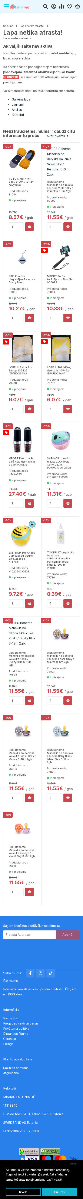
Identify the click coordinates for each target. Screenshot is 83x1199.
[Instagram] (40, 973)
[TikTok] (50, 973)
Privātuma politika (16, 1028)
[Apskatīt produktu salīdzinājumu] (62, 6)
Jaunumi (18, 104)
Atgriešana (11, 1073)
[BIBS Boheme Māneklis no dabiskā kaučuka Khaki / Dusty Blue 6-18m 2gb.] (22, 634)
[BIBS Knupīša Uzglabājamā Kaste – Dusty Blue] (22, 257)
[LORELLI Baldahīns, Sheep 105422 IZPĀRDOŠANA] (22, 348)
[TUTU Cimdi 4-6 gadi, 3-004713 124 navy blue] (22, 160)
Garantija (9, 1039)
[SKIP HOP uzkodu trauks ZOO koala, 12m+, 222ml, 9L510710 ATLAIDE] (60, 440)
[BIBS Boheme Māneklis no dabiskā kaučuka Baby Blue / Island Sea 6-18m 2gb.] (60, 731)
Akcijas (17, 110)
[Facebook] (30, 973)
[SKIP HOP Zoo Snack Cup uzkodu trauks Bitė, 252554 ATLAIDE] (22, 534)
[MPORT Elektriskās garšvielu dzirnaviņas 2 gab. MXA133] (22, 440)
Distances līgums (16, 1034)
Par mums (10, 1018)
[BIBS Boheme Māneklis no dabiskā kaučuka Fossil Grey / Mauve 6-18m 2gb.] (22, 731)
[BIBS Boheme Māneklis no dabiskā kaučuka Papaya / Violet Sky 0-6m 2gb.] (22, 828)
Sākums (8, 26)
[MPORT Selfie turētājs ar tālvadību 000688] (60, 257)
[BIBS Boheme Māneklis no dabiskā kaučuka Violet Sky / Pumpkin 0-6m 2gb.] (60, 161)
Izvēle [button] (23, 1192)
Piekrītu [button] (59, 1192)
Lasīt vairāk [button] (54, 1179)
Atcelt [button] (74, 1163)
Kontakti (18, 115)
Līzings (8, 1044)
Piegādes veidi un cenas (21, 1023)
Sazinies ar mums (16, 1068)
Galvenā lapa (21, 99)
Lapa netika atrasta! (32, 26)
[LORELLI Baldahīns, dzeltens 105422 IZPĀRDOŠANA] (60, 348)
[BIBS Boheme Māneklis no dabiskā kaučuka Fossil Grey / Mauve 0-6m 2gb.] (60, 634)
